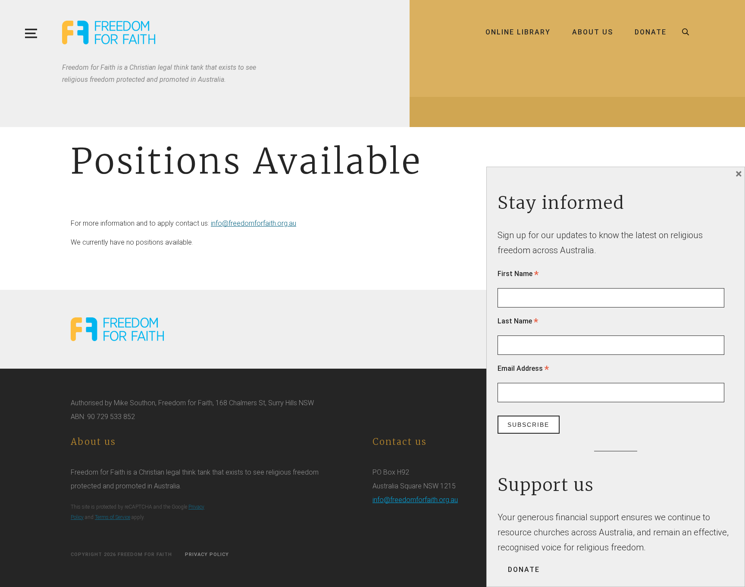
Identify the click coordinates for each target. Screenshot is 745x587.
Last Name (518, 321)
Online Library (518, 32)
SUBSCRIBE (528, 424)
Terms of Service (112, 517)
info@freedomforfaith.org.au (253, 223)
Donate (651, 32)
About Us (592, 32)
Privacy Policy (207, 554)
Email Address (523, 368)
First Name (518, 274)
